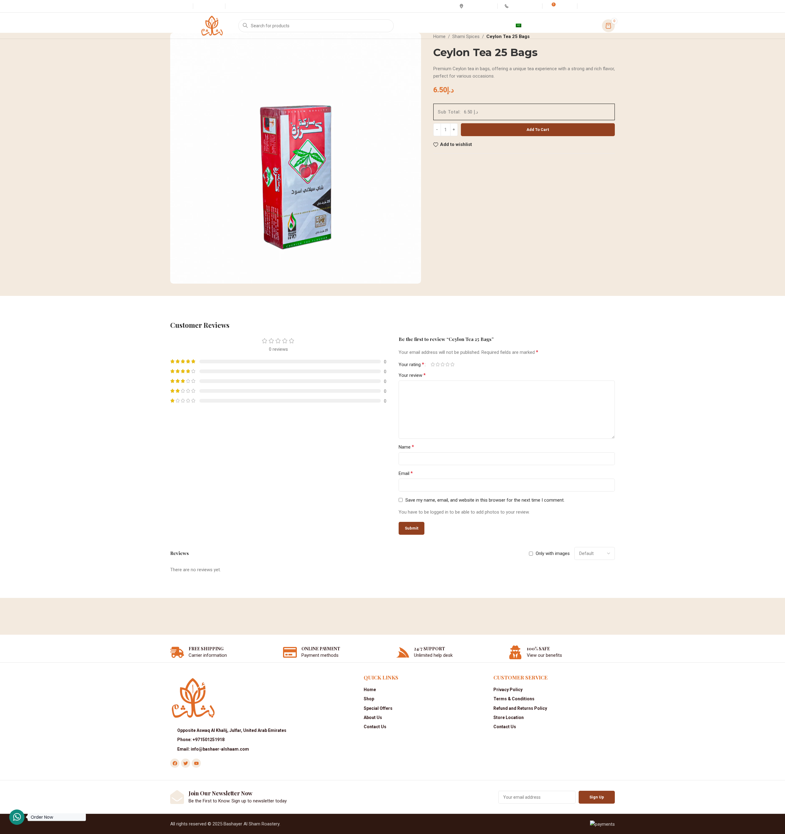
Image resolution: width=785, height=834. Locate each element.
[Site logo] (212, 25)
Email (406, 473)
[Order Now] (17, 817)
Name (406, 447)
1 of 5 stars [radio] (432, 364)
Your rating (411, 364)
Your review (412, 375)
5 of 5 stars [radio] (452, 364)
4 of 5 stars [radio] (447, 364)
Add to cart (538, 129)
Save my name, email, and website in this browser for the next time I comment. (485, 500)
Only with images (553, 553)
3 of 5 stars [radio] (442, 364)
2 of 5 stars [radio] (437, 364)
